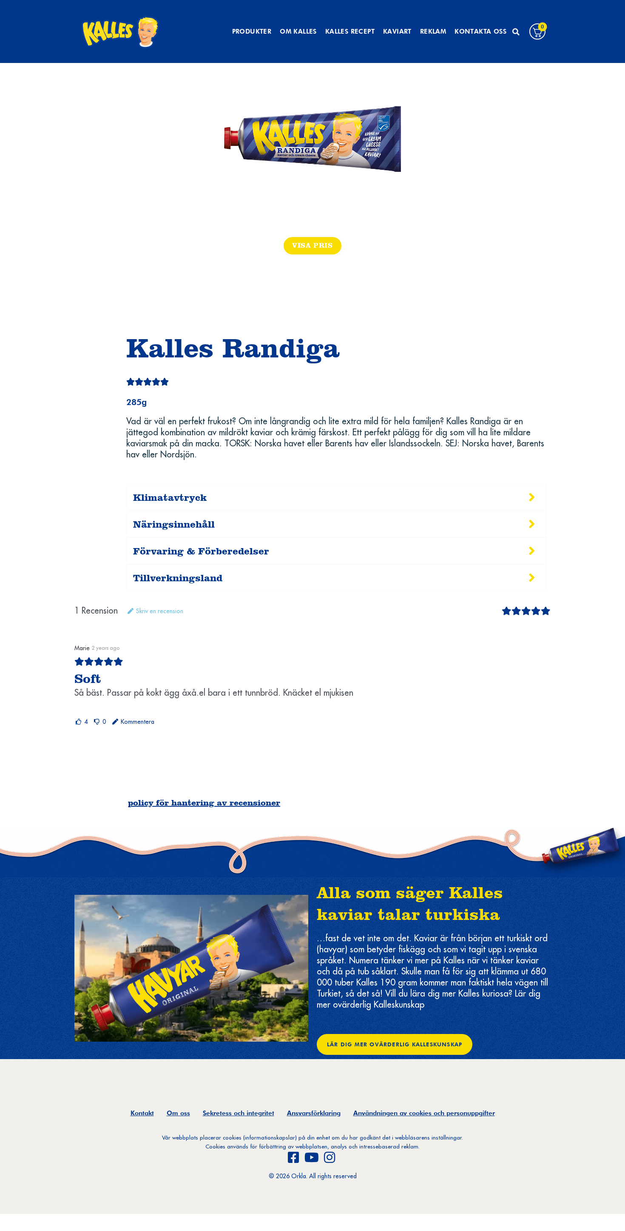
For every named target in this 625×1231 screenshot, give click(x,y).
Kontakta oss (480, 31)
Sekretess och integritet (238, 1113)
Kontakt (142, 1113)
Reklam (433, 31)
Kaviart (397, 31)
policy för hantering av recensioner (204, 802)
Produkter (252, 31)
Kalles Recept (350, 31)
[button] (516, 32)
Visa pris (312, 245)
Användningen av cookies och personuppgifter (424, 1113)
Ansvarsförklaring (314, 1113)
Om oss (178, 1113)
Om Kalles (298, 31)
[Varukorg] (537, 32)
